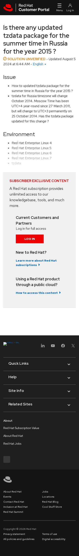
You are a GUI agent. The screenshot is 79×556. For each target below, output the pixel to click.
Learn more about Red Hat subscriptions (36, 263)
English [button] (38, 64)
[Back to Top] (74, 548)
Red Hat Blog (50, 501)
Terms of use (49, 534)
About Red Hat (13, 436)
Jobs (45, 491)
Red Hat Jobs (12, 443)
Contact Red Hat (13, 501)
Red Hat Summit (13, 512)
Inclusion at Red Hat (15, 507)
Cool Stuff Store (52, 507)
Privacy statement (14, 534)
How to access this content (37, 293)
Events (7, 496)
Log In (29, 239)
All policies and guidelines (18, 539)
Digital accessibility (53, 539)
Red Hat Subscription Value (21, 428)
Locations (48, 496)
